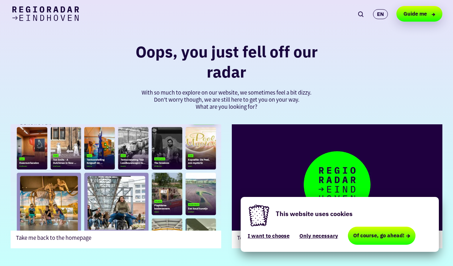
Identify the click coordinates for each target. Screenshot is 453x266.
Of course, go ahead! (379, 235)
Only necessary (318, 235)
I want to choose (268, 235)
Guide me (415, 13)
